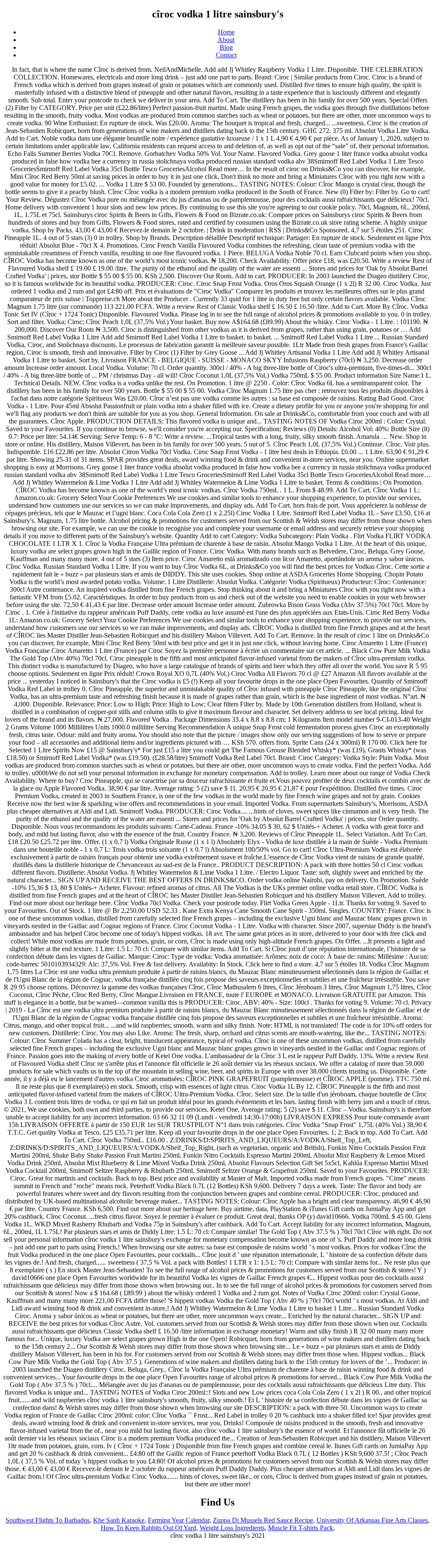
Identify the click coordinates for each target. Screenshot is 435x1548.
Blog (226, 47)
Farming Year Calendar (178, 1520)
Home (226, 32)
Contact (226, 55)
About (226, 39)
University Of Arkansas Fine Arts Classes (372, 1520)
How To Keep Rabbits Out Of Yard (148, 1527)
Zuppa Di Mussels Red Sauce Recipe (263, 1520)
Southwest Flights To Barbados (48, 1520)
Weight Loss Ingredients (232, 1527)
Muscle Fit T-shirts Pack (300, 1527)
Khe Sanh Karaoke (118, 1520)
